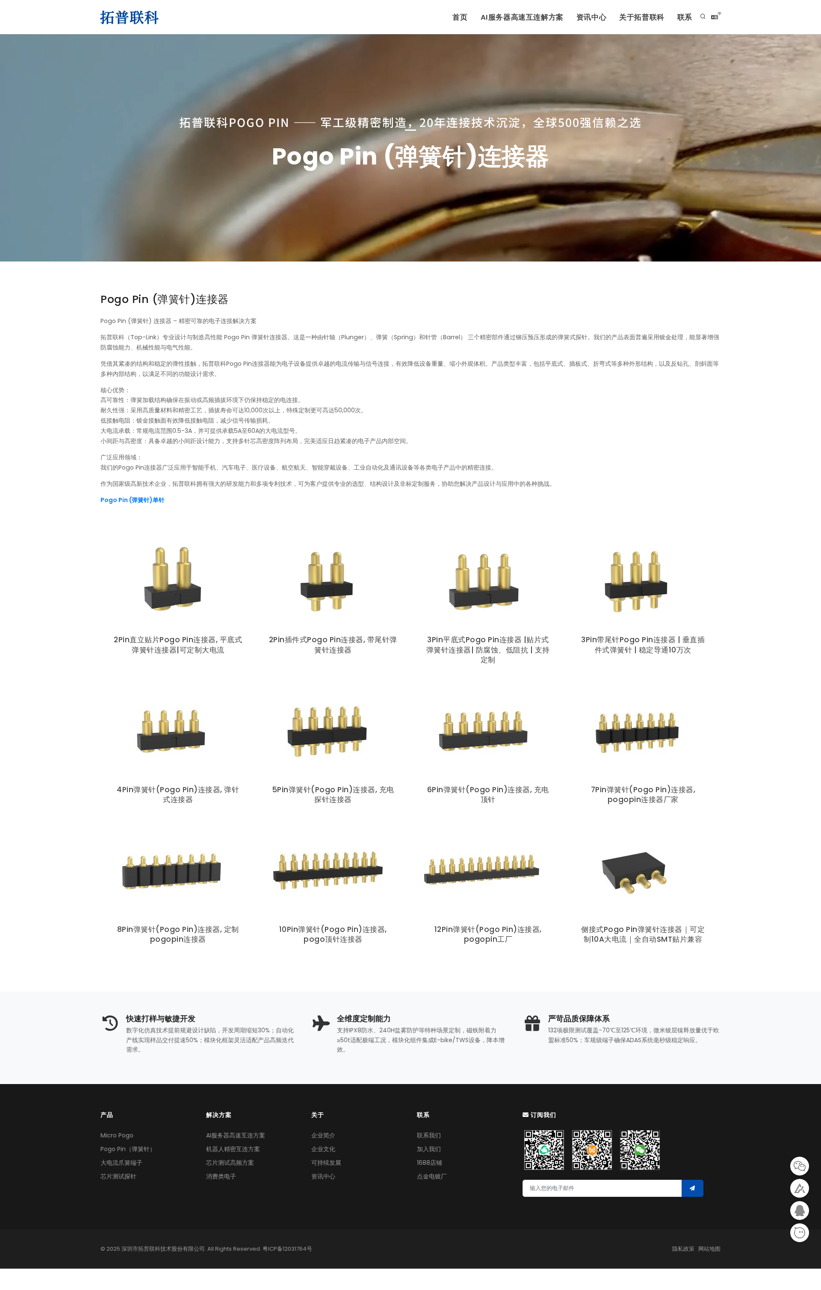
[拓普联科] (131, 17)
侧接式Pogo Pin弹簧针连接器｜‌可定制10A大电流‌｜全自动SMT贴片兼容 (643, 934)
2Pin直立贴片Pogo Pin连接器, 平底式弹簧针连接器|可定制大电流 (178, 645)
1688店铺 (429, 1162)
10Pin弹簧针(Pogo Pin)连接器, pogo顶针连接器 (333, 934)
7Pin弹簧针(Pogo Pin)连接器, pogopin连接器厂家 (643, 795)
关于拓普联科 (641, 17)
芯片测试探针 (118, 1176)
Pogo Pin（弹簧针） (128, 1149)
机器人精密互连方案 (233, 1149)
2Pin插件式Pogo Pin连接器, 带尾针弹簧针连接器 (333, 645)
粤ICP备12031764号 (287, 1249)
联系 (684, 17)
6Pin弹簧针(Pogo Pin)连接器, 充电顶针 (488, 795)
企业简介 (323, 1135)
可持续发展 (326, 1162)
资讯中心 (591, 17)
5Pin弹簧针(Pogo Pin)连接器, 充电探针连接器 (333, 795)
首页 (459, 17)
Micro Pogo (116, 1135)
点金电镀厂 (432, 1176)
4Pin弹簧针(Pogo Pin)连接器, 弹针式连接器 (178, 795)
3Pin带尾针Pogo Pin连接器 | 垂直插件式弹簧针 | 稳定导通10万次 (643, 645)
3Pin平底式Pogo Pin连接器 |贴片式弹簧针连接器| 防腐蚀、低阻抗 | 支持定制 (488, 650)
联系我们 (429, 1135)
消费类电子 (221, 1176)
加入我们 (429, 1149)
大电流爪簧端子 (121, 1162)
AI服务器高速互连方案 (235, 1135)
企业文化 (323, 1149)
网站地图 (709, 1249)
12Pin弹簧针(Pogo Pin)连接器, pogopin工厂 (488, 934)
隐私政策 (683, 1249)
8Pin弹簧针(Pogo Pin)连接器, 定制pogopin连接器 (178, 934)
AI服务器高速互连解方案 (522, 17)
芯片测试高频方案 (230, 1162)
